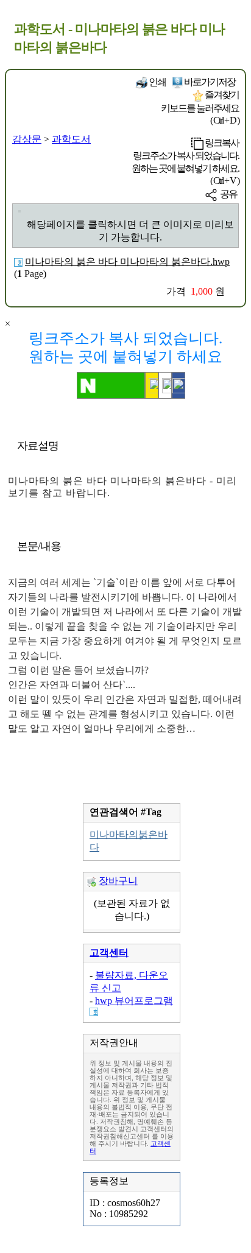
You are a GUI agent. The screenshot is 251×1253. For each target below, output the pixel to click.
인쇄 (156, 82)
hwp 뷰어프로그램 (134, 1000)
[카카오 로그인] (151, 385)
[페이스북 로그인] (178, 385)
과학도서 (71, 139)
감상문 (26, 139)
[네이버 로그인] (111, 385)
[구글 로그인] (165, 385)
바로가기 (209, 82)
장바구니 (118, 881)
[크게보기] (19, 211)
